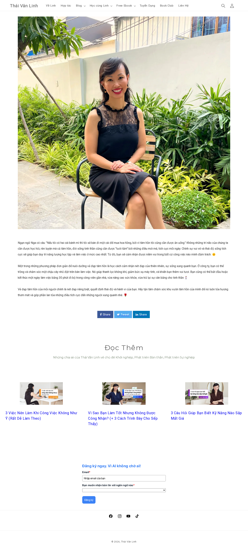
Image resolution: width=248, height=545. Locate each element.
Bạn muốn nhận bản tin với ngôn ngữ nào (108, 485)
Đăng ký (88, 499)
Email (86, 472)
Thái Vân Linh (129, 541)
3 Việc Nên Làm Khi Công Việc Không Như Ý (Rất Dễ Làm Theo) (41, 416)
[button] (80, 6)
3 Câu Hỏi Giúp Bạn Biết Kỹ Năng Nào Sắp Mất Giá (206, 416)
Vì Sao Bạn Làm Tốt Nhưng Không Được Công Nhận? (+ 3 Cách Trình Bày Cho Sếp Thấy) (123, 418)
